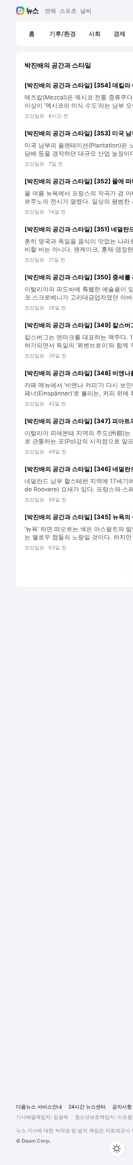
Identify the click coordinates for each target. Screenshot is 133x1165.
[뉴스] (32, 10)
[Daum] (21, 10)
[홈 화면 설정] (116, 1148)
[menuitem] (31, 34)
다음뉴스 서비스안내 (39, 1107)
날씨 (86, 10)
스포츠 (68, 10)
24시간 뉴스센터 (87, 1107)
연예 (50, 10)
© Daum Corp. (33, 1141)
